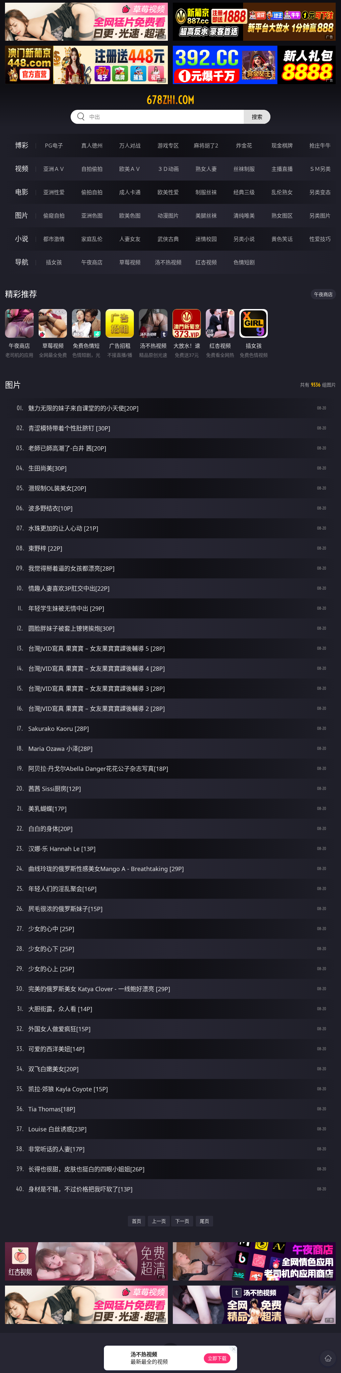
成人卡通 (130, 192)
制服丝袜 (206, 192)
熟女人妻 (206, 169)
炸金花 (244, 145)
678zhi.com (170, 99)
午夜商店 (92, 262)
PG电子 (54, 145)
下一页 (182, 1221)
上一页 (159, 1221)
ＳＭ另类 (320, 169)
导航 (21, 262)
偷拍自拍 (92, 192)
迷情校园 (206, 239)
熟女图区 (282, 215)
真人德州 (92, 145)
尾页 (204, 1221)
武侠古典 (168, 239)
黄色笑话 (282, 239)
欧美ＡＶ (130, 169)
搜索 (257, 116)
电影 (21, 192)
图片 (21, 215)
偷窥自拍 (54, 215)
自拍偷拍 (92, 169)
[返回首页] (328, 1358)
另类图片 (320, 215)
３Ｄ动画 (168, 169)
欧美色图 (130, 215)
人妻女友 (130, 239)
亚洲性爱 (54, 192)
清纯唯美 (244, 215)
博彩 (21, 145)
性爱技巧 (320, 239)
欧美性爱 (168, 192)
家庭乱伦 (92, 239)
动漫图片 (168, 215)
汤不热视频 (168, 262)
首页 (136, 1221)
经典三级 (244, 192)
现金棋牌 (282, 145)
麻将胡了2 (206, 145)
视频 (21, 168)
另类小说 (244, 239)
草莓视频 (130, 262)
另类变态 (320, 192)
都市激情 (54, 239)
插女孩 (54, 262)
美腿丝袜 (206, 215)
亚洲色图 (92, 215)
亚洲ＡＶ (54, 169)
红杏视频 (206, 262)
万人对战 (130, 145)
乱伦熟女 (282, 192)
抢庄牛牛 (320, 145)
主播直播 (282, 169)
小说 (21, 238)
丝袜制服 (244, 169)
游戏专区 (168, 145)
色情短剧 (244, 262)
